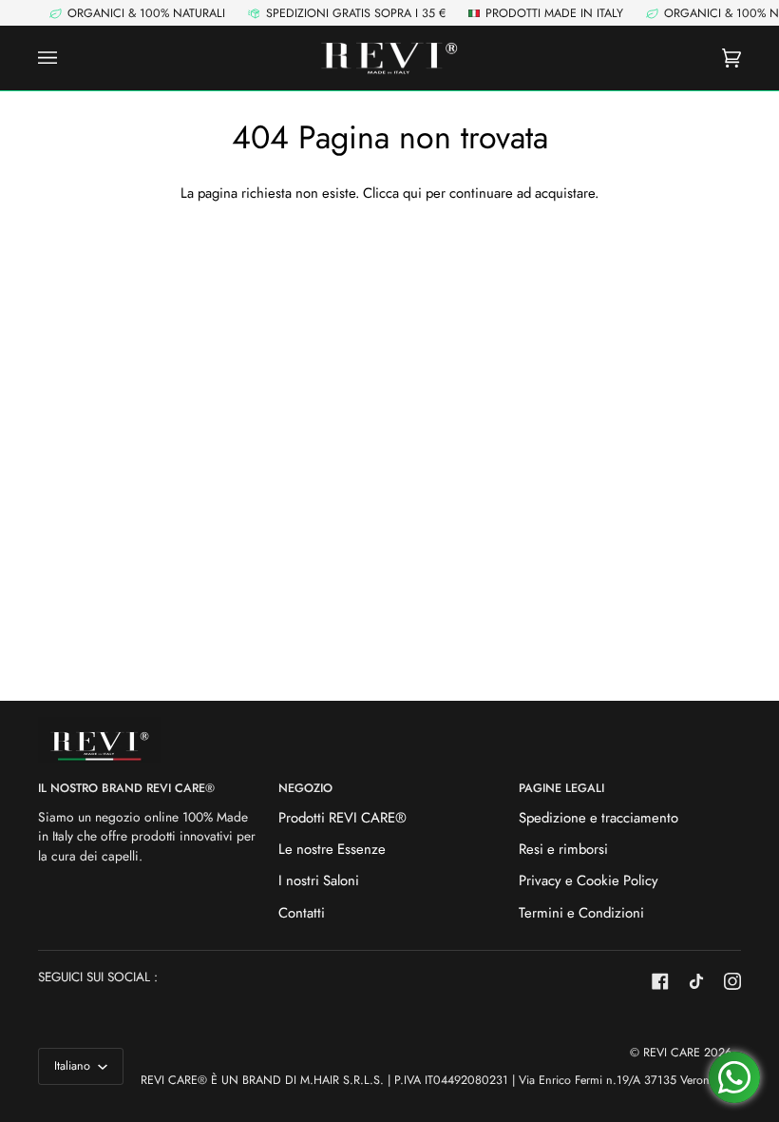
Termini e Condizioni (581, 912)
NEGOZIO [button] (305, 788)
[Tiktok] (696, 981)
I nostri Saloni (318, 880)
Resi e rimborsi (563, 849)
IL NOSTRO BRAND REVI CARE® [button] (126, 788)
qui (412, 193)
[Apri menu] (66, 58)
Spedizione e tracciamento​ (598, 817)
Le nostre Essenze (332, 849)
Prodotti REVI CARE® (342, 817)
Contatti (301, 912)
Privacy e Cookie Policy (588, 880)
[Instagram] (732, 981)
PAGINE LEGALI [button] (561, 788)
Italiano (74, 1065)
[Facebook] (660, 981)
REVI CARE (671, 1052)
